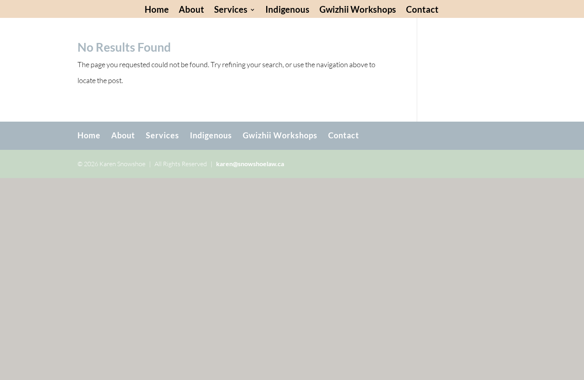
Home (157, 11)
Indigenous (287, 11)
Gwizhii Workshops (357, 11)
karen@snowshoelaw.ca (250, 163)
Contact (422, 11)
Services (231, 11)
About (191, 11)
